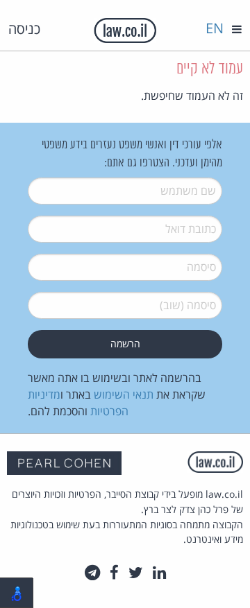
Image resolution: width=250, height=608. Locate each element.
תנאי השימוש (123, 394)
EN (215, 28)
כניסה (24, 28)
